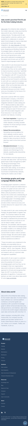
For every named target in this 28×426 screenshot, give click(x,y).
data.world (4, 29)
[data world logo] (6, 10)
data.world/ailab (11, 278)
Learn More (4, 6)
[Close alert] (26, 4)
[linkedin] (2, 412)
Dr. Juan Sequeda (14, 45)
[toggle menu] (26, 10)
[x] (5, 412)
